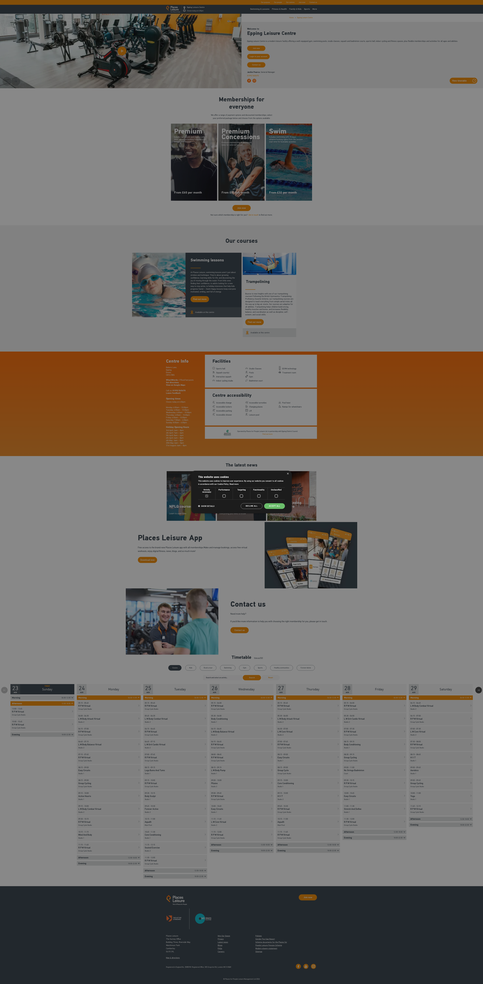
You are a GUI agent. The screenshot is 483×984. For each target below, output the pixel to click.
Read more (234, 484)
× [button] (288, 474)
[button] (206, 506)
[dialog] (241, 492)
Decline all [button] (251, 506)
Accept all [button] (274, 506)
